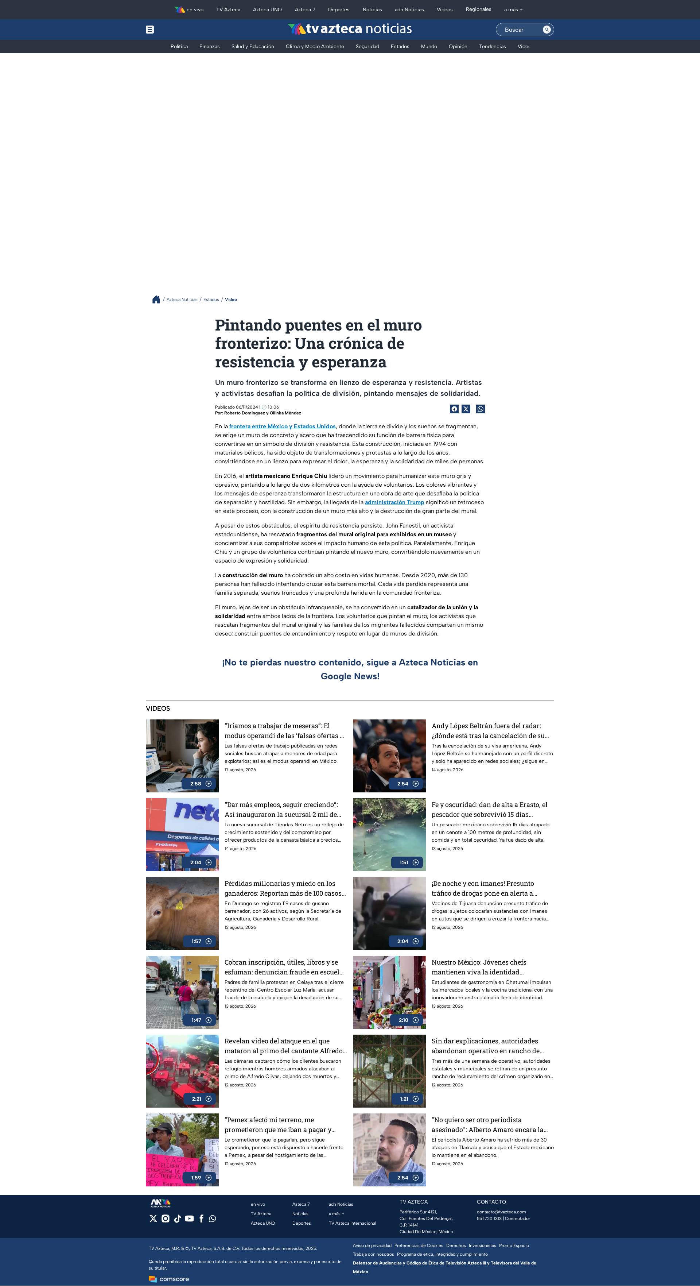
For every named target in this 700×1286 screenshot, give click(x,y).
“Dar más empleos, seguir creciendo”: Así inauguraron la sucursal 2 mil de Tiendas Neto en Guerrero (281, 809)
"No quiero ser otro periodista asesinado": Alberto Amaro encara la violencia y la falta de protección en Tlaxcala (488, 1125)
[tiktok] (177, 1220)
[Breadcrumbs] (159, 299)
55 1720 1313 (489, 1218)
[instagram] (165, 1220)
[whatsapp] (212, 1220)
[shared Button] (480, 409)
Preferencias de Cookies (418, 1245)
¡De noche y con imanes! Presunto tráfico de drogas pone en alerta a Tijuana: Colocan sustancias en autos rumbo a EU (488, 888)
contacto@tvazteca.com (501, 1211)
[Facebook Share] (454, 409)
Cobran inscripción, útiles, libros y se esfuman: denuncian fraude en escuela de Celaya (284, 967)
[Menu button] (175, 29)
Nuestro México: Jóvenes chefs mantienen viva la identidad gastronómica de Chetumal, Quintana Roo (489, 967)
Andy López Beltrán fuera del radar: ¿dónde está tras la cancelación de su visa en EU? (488, 731)
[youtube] (189, 1220)
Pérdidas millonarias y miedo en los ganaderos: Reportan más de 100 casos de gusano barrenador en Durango (283, 888)
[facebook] (201, 1220)
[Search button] (547, 30)
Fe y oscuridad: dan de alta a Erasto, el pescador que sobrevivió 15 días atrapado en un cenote (490, 809)
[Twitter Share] (466, 409)
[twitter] (153, 1220)
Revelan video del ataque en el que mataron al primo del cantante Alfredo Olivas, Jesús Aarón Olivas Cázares (284, 1046)
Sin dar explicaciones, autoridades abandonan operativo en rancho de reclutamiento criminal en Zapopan (486, 1046)
